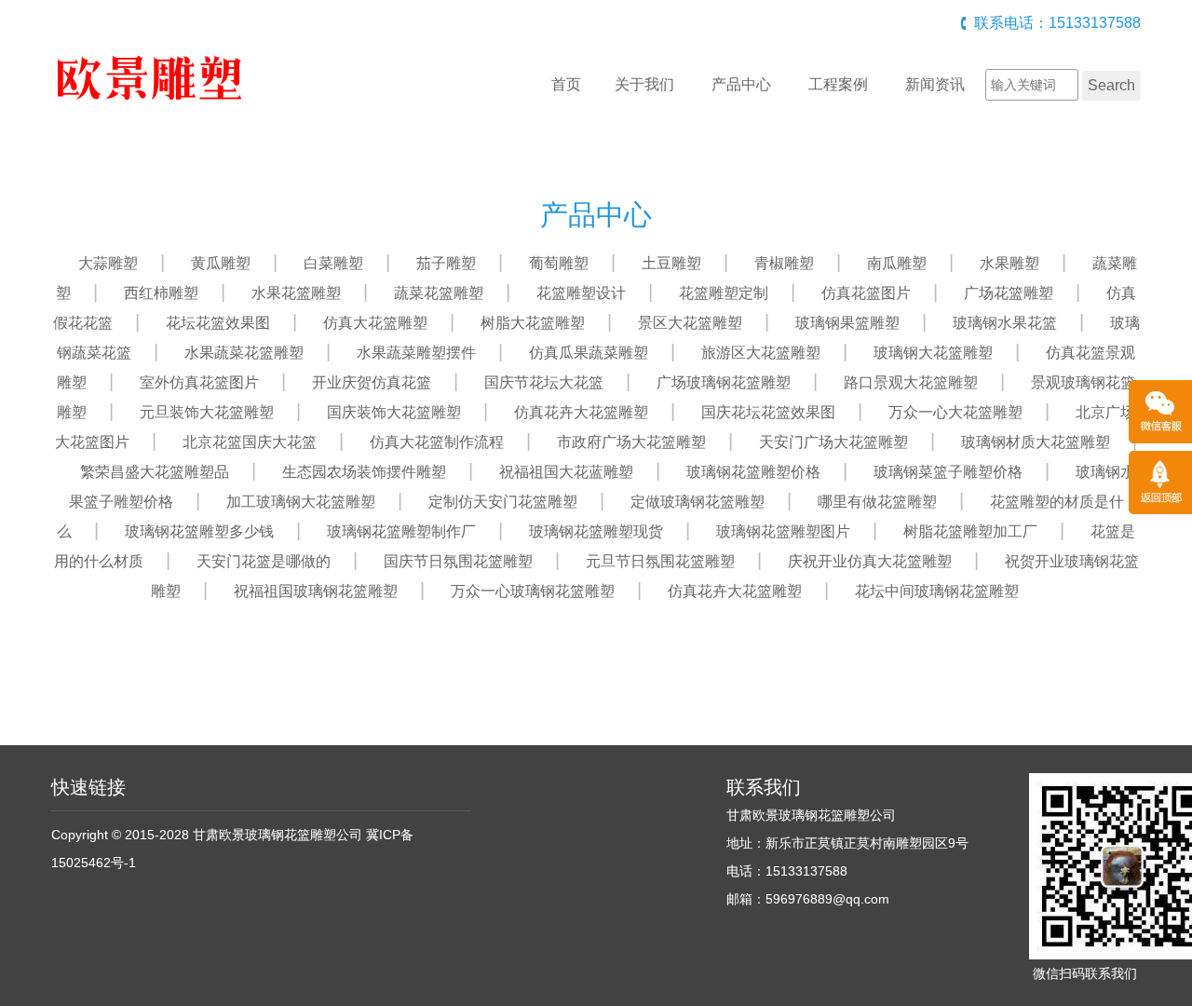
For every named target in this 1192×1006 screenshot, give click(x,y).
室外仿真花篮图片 (199, 382)
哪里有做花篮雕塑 (877, 502)
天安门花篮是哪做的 (263, 561)
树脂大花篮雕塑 (533, 323)
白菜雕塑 (333, 263)
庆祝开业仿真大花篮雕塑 (870, 561)
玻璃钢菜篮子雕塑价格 (948, 472)
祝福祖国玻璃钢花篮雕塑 (316, 591)
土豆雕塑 (671, 263)
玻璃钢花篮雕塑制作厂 (401, 531)
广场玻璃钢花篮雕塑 (724, 382)
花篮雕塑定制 (723, 293)
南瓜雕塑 (897, 263)
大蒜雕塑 (108, 263)
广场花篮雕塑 (1008, 293)
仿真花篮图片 (866, 293)
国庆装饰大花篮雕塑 (394, 412)
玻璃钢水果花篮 (1005, 323)
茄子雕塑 (446, 263)
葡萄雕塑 (559, 263)
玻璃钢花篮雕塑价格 (753, 472)
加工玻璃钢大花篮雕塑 (300, 502)
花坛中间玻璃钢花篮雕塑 (937, 591)
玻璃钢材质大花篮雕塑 (1035, 442)
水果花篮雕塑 (296, 293)
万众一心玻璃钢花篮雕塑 (533, 591)
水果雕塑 (1009, 263)
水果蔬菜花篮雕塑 (244, 352)
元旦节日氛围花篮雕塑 (660, 561)
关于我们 (644, 84)
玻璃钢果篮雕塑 (847, 323)
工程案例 (838, 84)
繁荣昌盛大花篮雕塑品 (154, 472)
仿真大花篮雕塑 (375, 323)
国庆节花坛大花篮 (543, 382)
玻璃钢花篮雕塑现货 (596, 531)
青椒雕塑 (784, 263)
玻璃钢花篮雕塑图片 (783, 531)
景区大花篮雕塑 (690, 323)
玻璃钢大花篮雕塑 (933, 352)
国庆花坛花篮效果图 (768, 412)
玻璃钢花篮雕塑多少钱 (199, 531)
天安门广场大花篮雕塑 (833, 442)
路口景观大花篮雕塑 (911, 382)
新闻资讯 (935, 84)
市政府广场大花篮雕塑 (631, 442)
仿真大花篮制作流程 (437, 442)
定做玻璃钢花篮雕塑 (697, 502)
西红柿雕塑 (161, 293)
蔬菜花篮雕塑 (438, 293)
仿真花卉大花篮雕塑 (581, 412)
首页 (566, 84)
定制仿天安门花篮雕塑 (502, 502)
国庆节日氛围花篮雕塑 (458, 561)
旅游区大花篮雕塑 (760, 352)
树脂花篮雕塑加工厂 (970, 531)
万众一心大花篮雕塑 (955, 412)
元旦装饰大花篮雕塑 (207, 412)
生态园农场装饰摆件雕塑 (364, 472)
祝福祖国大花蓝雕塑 (566, 472)
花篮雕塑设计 (581, 293)
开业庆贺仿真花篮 (371, 382)
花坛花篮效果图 (218, 323)
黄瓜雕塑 (221, 263)
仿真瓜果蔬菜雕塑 (588, 352)
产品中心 (741, 84)
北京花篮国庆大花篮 (250, 442)
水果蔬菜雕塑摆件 (416, 352)
